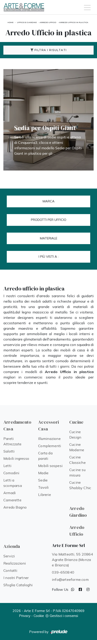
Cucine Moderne (76, 447)
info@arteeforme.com (70, 579)
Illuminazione (49, 438)
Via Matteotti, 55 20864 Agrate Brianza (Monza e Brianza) (72, 559)
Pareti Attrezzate (12, 441)
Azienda (11, 546)
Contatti (10, 570)
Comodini (11, 473)
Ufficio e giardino (27, 22)
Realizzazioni (14, 563)
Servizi (9, 556)
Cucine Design (75, 434)
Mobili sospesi (50, 465)
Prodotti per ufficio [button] (48, 220)
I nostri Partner (16, 577)
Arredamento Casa (17, 425)
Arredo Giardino (78, 511)
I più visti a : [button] (49, 257)
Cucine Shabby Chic (80, 485)
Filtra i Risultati (50, 50)
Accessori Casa (48, 425)
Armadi (9, 493)
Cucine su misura (77, 472)
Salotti (8, 451)
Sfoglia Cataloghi (17, 585)
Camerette (12, 500)
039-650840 (63, 572)
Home (10, 22)
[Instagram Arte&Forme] (88, 589)
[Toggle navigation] (87, 7)
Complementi (49, 446)
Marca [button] (49, 201)
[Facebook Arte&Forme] (80, 589)
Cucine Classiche (77, 460)
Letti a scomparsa (12, 483)
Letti (7, 465)
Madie (43, 473)
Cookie (39, 616)
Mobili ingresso (16, 458)
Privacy (24, 616)
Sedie (43, 480)
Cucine (76, 422)
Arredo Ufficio (48, 22)
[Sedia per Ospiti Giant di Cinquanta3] (48, 120)
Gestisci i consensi (64, 616)
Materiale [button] (48, 238)
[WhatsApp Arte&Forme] (72, 589)
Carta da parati (45, 456)
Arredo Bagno (15, 507)
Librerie (44, 494)
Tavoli (43, 487)
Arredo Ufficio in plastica (73, 22)
